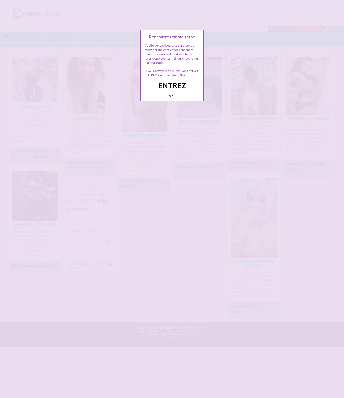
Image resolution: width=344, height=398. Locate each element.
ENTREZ (172, 85)
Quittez (172, 96)
